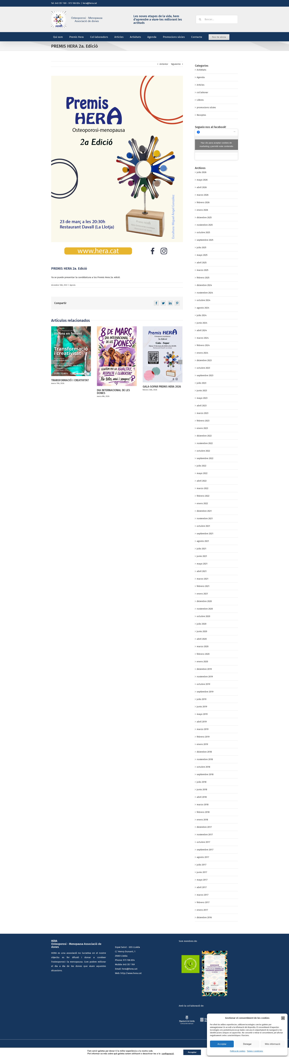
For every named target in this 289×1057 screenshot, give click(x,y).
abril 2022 (202, 480)
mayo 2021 (202, 563)
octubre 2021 (203, 526)
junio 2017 (202, 872)
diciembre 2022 (204, 435)
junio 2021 (202, 556)
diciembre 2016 (204, 917)
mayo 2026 (202, 179)
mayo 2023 (202, 398)
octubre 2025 (203, 232)
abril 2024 (202, 330)
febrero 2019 (203, 736)
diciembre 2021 (204, 511)
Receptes (201, 115)
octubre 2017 (203, 842)
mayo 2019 (202, 714)
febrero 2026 (203, 202)
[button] (282, 1018)
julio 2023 (201, 383)
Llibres (200, 100)
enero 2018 (202, 819)
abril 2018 (202, 797)
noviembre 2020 (205, 608)
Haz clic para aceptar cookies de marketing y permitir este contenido (216, 144)
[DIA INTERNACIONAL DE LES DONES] (71, 356)
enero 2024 (202, 352)
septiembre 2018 (205, 774)
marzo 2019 (202, 729)
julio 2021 (201, 548)
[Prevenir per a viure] (162, 337)
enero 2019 (202, 744)
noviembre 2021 (205, 518)
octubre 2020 (203, 616)
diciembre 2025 (204, 217)
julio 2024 (202, 315)
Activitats (201, 69)
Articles (200, 84)
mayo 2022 (202, 473)
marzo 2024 (203, 338)
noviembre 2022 (205, 443)
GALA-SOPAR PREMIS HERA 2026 (116, 386)
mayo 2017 (202, 879)
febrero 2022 (203, 496)
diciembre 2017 (204, 827)
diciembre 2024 (204, 285)
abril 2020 (202, 639)
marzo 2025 (202, 270)
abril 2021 (202, 571)
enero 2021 (202, 593)
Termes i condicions (255, 1051)
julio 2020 (201, 623)
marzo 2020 (202, 646)
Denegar (247, 1044)
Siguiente (176, 64)
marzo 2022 (202, 488)
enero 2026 (202, 210)
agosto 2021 (203, 541)
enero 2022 (202, 503)
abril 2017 (202, 887)
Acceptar (222, 1044)
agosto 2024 (203, 307)
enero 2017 (202, 910)
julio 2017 (201, 864)
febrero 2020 (203, 654)
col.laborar (202, 92)
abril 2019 (202, 721)
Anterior (164, 64)
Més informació (272, 1044)
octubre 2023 (203, 368)
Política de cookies (237, 1051)
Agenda (72, 285)
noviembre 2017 (205, 834)
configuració (168, 1053)
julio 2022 (201, 465)
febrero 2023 (203, 420)
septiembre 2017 (205, 849)
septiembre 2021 (205, 533)
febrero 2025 (203, 277)
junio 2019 (202, 706)
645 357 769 (129, 964)
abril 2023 (202, 405)
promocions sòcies (206, 107)
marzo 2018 (202, 804)
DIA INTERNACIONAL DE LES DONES (67, 392)
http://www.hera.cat (131, 973)
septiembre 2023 (205, 375)
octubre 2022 (203, 450)
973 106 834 (129, 960)
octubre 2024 (203, 300)
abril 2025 (202, 262)
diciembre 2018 (204, 751)
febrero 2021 (203, 586)
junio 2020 (202, 631)
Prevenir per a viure (155, 352)
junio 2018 (202, 789)
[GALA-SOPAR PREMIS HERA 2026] (117, 354)
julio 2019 (201, 699)
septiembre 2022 (205, 458)
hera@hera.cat (90, 3)
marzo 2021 (202, 578)
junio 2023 (202, 390)
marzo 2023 (202, 413)
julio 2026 (201, 172)
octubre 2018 (203, 767)
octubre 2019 (203, 684)
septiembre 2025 (205, 240)
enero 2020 (202, 661)
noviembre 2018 (205, 759)
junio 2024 (202, 322)
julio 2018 (201, 782)
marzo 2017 (202, 894)
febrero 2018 (203, 812)
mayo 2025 (202, 255)
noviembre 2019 (205, 676)
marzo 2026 (202, 195)
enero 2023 (202, 428)
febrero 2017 (203, 902)
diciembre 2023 (204, 360)
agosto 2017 (203, 857)
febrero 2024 (203, 345)
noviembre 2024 (205, 292)
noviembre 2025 (205, 225)
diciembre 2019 (204, 669)
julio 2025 (201, 247)
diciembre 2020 (204, 601)
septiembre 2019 (205, 691)
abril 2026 (202, 187)
